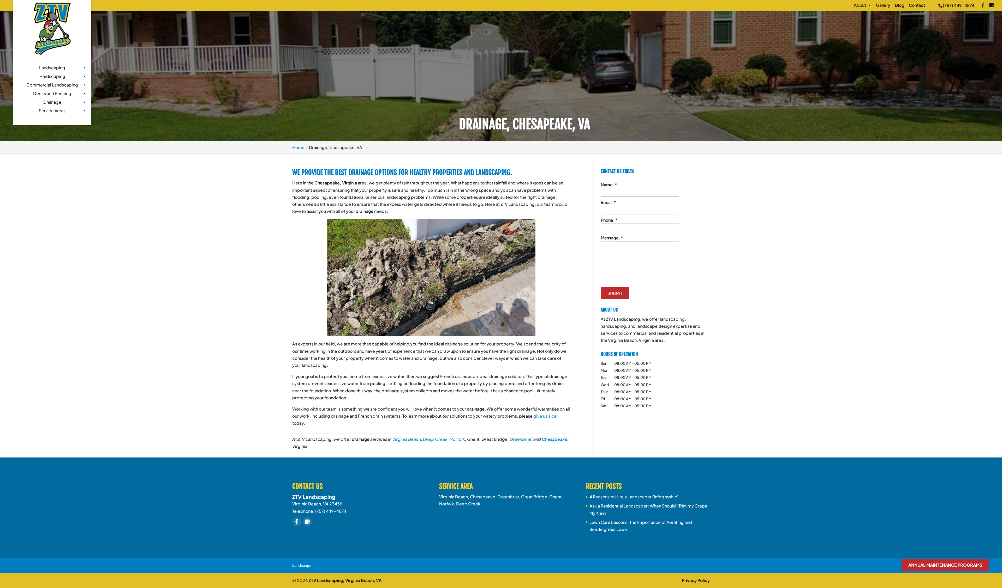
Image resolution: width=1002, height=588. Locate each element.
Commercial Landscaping (52, 85)
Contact (917, 5)
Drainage (52, 102)
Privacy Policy (696, 580)
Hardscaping (52, 77)
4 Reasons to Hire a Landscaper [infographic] (634, 496)
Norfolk (457, 439)
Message (612, 237)
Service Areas (52, 111)
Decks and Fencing (52, 94)
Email (608, 202)
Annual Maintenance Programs (945, 565)
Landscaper (302, 565)
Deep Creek (435, 439)
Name (609, 184)
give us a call (545, 416)
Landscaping (52, 68)
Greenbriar (520, 439)
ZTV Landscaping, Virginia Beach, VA (345, 580)
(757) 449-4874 (958, 5)
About (860, 5)
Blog (899, 5)
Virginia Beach (406, 439)
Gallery (883, 5)
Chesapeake (554, 439)
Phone (609, 220)
